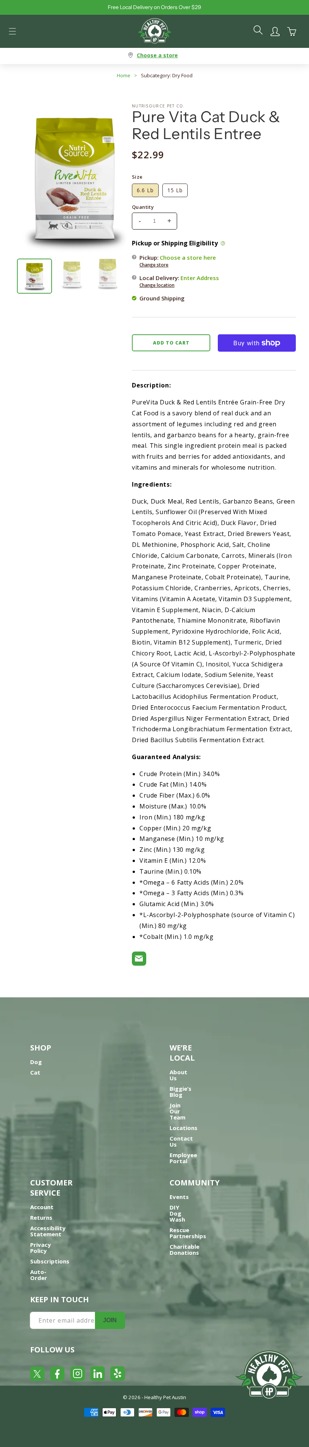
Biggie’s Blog (180, 1092)
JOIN (110, 1320)
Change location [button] (156, 285)
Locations (183, 1128)
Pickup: (177, 261)
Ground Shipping (162, 298)
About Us (178, 1075)
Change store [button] (153, 265)
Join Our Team (177, 1111)
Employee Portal (183, 1158)
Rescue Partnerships (188, 1233)
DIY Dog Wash (177, 1213)
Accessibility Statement (48, 1231)
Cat (35, 1072)
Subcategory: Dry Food (167, 75)
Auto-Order (38, 1275)
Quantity (143, 207)
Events (179, 1197)
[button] (12, 31)
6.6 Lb (145, 190)
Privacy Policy (40, 1248)
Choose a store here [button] (188, 257)
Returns (41, 1217)
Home (123, 75)
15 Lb (175, 190)
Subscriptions (49, 1261)
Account (42, 1207)
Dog (36, 1062)
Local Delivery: (179, 281)
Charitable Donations (184, 1249)
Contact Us (181, 1141)
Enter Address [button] (200, 278)
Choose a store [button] (157, 55)
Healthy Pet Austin (165, 1397)
